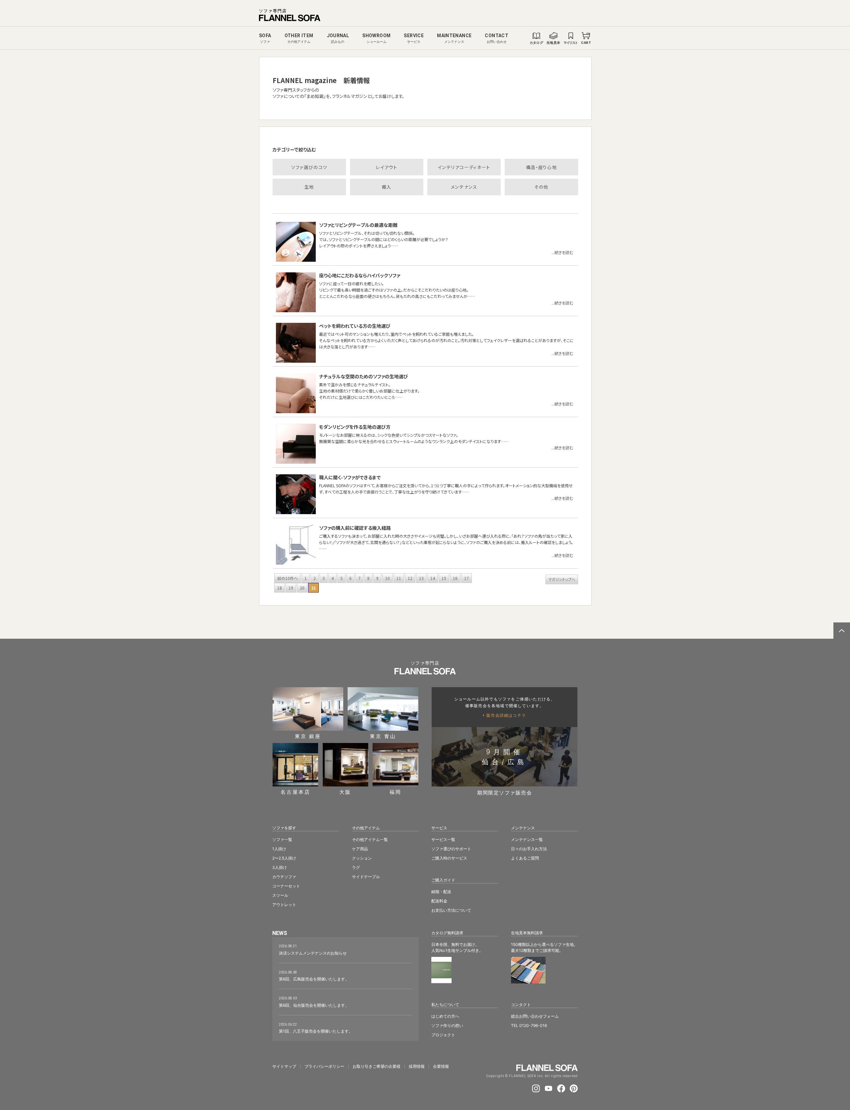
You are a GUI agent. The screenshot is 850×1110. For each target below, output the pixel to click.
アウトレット (284, 904)
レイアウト (386, 167)
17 (466, 578)
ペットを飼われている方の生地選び (354, 326)
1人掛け (279, 848)
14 (432, 578)
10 (387, 578)
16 (455, 578)
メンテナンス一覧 (527, 839)
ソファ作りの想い (447, 1025)
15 (444, 578)
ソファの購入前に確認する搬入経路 (355, 527)
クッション (362, 858)
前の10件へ (287, 578)
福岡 (395, 791)
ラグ (356, 867)
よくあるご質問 (525, 858)
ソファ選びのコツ (309, 167)
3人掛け (279, 867)
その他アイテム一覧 (370, 839)
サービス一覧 (443, 839)
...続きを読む (562, 252)
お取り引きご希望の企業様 (376, 1066)
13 (421, 578)
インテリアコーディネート (464, 167)
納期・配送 (441, 891)
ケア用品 (360, 848)
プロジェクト (443, 1034)
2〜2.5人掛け (284, 858)
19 (291, 588)
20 (302, 588)
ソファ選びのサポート (451, 848)
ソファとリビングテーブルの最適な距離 (358, 225)
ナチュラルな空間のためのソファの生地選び (363, 376)
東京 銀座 (308, 736)
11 (398, 578)
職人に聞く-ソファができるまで (350, 477)
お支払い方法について (451, 910)
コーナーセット (286, 885)
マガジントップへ (562, 579)
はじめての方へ (445, 1016)
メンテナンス (464, 187)
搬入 (386, 187)
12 (410, 578)
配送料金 (439, 900)
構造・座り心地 (541, 167)
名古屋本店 (295, 791)
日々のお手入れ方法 (529, 848)
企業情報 (441, 1066)
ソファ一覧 (282, 839)
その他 (541, 187)
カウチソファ (284, 876)
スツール (280, 895)
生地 (309, 187)
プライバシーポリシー (324, 1066)
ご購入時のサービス (449, 858)
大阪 (345, 791)
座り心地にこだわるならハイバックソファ (359, 275)
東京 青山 (383, 736)
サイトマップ (284, 1066)
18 (279, 588)
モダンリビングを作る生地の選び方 (354, 426)
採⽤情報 (417, 1066)
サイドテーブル (366, 876)
